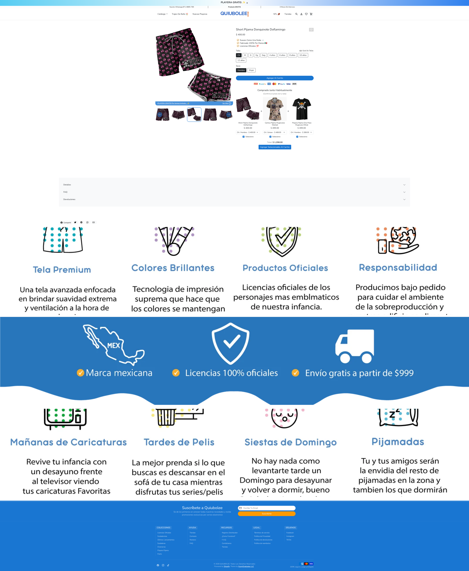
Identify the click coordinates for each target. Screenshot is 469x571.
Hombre (241, 70)
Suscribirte (267, 513)
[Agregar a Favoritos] (311, 30)
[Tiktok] (168, 565)
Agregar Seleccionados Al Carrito (275, 147)
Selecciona (249, 136)
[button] (296, 14)
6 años (282, 55)
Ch (239, 55)
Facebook (290, 533)
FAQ (65, 192)
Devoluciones (69, 199)
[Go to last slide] (159, 114)
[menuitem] (162, 114)
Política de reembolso (262, 543)
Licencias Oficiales (164, 533)
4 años (272, 55)
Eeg (263, 55)
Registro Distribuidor (230, 533)
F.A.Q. (224, 540)
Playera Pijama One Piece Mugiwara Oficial (301, 124)
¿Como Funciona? (228, 536)
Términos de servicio (262, 533)
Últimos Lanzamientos (165, 540)
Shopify (227, 566)
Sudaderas (161, 543)
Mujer (251, 70)
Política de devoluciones (263, 540)
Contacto (193, 536)
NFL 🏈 (276, 14)
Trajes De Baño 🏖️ (180, 14)
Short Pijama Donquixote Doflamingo (247, 124)
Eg (257, 55)
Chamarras (161, 547)
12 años (241, 60)
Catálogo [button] (162, 14)
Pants (159, 554)
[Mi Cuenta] (301, 14)
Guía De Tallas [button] (307, 50)
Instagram (290, 536)
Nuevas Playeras (200, 14)
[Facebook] (157, 565)
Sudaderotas (162, 536)
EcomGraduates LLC (246, 566)
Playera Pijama (163, 550)
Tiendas (287, 14)
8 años (292, 55)
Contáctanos (226, 543)
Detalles (67, 184)
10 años (303, 55)
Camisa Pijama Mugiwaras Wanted (275, 124)
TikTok (288, 540)
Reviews (193, 540)
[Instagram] (163, 565)
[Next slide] (228, 114)
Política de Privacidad (262, 536)
